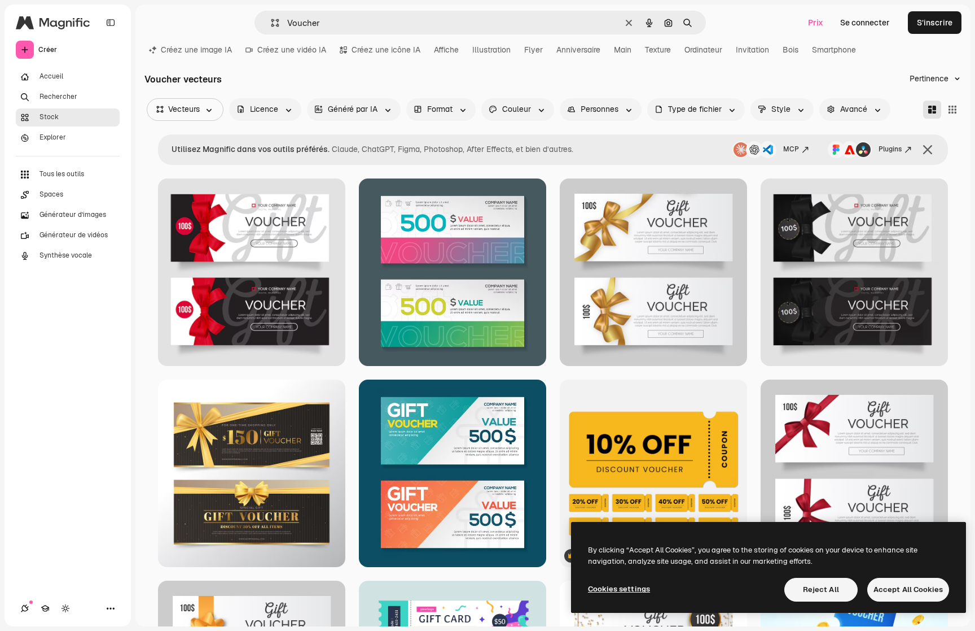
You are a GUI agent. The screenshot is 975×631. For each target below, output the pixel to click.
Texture (658, 50)
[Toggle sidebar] (111, 23)
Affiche (446, 50)
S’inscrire (934, 23)
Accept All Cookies (908, 589)
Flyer (533, 50)
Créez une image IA (196, 50)
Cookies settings (619, 589)
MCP (791, 149)
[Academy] (45, 608)
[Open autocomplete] (270, 23)
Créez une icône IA (386, 50)
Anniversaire (578, 50)
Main (622, 50)
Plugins (890, 149)
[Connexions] (25, 608)
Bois (790, 50)
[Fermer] (927, 149)
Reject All (821, 589)
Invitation (752, 50)
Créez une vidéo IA (291, 50)
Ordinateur (703, 50)
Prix (815, 23)
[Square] (952, 110)
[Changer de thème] (65, 608)
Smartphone (834, 50)
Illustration (491, 50)
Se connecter (865, 23)
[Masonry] (932, 110)
